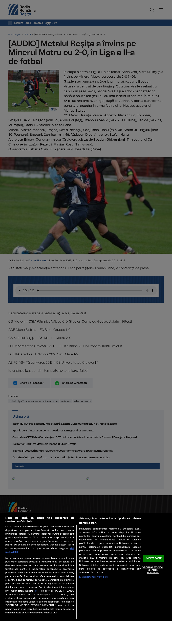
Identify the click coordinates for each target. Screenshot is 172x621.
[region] (86, 567)
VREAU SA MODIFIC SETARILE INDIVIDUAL (152, 570)
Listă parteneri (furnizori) (93, 577)
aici (36, 591)
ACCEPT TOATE (154, 558)
